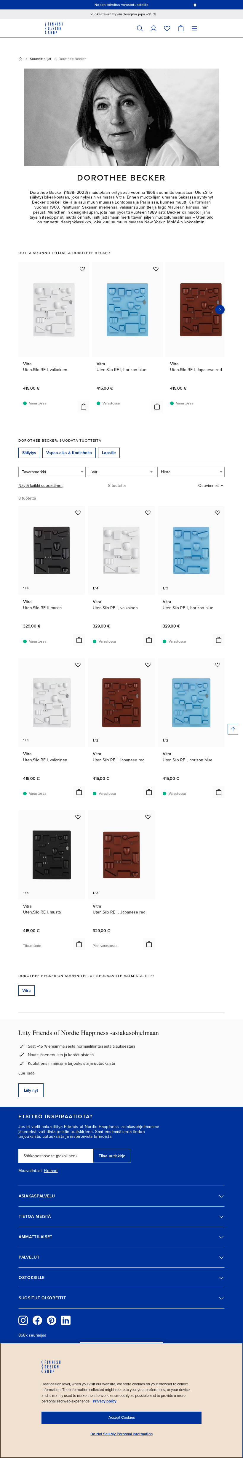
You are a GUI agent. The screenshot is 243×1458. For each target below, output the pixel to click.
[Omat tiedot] (153, 28)
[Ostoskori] (181, 28)
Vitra (26, 990)
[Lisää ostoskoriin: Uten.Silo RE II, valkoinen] (149, 640)
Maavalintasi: (30, 1170)
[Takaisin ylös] (233, 729)
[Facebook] (37, 1320)
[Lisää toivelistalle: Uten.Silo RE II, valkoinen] (147, 512)
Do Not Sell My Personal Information (121, 1434)
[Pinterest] (51, 1320)
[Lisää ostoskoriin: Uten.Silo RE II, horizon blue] (219, 640)
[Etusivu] (20, 59)
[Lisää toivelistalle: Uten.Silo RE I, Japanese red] (147, 664)
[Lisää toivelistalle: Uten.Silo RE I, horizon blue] (155, 268)
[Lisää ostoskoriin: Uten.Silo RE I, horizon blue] (157, 406)
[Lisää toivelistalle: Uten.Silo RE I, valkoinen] (82, 268)
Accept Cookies (121, 1417)
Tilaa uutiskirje (112, 1155)
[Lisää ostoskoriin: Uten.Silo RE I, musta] (79, 944)
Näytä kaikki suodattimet (40, 485)
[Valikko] (194, 28)
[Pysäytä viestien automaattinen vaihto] (195, 4)
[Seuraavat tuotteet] (220, 309)
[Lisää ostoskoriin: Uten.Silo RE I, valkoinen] (83, 406)
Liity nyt (31, 1090)
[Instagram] (23, 1320)
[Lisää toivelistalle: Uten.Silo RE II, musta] (77, 512)
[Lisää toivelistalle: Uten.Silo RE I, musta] (77, 816)
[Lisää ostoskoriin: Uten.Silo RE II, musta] (79, 640)
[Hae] (140, 28)
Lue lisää (26, 1073)
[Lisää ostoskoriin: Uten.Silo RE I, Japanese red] (149, 792)
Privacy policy (104, 1401)
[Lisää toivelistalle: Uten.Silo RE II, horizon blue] (217, 512)
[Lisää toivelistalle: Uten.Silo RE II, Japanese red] (147, 816)
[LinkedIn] (66, 1320)
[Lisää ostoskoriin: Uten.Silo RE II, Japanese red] (149, 944)
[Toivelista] (167, 28)
